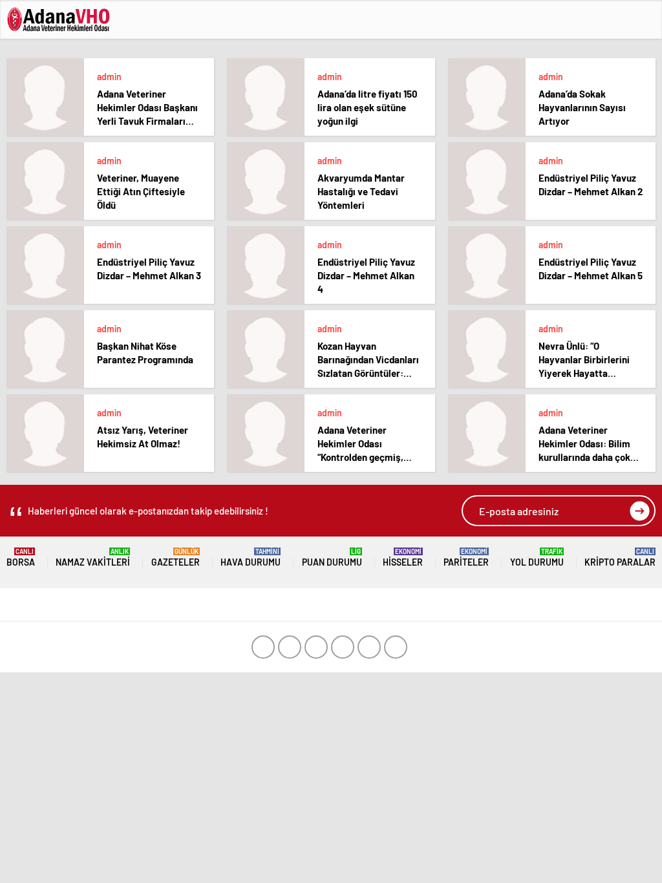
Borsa (20, 558)
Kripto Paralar (620, 558)
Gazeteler (175, 558)
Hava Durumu (250, 558)
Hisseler (403, 558)
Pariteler (466, 558)
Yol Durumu (537, 558)
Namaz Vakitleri (93, 558)
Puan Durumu (332, 558)
